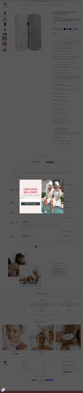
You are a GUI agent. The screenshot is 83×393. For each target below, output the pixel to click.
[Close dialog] (62, 181)
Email (22, 197)
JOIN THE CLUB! (30, 204)
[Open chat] (3, 389)
